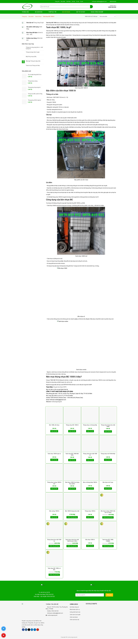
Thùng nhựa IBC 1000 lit (72, 425)
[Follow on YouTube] (37, 629)
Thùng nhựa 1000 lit (90, 511)
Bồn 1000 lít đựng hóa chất (72, 511)
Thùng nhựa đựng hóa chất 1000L (108, 425)
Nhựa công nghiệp (97, 12)
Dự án (81, 1)
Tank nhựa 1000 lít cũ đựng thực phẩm (72, 483)
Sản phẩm (63, 1)
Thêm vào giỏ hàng (72, 517)
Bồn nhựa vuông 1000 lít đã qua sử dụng (108, 511)
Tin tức (77, 1)
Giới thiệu (68, 1)
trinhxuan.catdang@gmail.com (55, 613)
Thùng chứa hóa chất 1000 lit (90, 454)
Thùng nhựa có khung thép (90, 425)
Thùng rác (25, 12)
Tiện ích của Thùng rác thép (33, 65)
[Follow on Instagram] (26, 629)
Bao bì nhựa (66, 12)
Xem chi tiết (54, 431)
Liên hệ (73, 1)
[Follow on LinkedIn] (34, 629)
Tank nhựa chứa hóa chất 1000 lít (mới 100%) (72, 540)
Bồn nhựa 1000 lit (90, 539)
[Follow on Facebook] (23, 629)
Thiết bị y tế (52, 12)
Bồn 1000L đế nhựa (54, 425)
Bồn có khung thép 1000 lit (90, 482)
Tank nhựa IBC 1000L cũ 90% (54, 569)
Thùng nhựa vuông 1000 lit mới (54, 483)
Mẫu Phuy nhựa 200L (31, 56)
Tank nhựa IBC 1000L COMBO (107, 540)
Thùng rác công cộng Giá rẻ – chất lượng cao (34, 48)
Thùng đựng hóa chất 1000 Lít (54, 540)
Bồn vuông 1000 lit (54, 511)
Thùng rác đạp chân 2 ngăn (33, 52)
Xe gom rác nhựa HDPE (59, 387)
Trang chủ (57, 1)
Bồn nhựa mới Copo (108, 482)
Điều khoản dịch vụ (75, 609)
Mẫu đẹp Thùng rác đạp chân (33, 61)
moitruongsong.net (56, 401)
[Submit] (91, 6)
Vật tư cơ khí (80, 12)
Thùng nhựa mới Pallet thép (108, 453)
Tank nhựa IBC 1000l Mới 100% (72, 454)
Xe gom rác (38, 12)
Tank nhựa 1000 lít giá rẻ (54, 453)
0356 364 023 (54, 611)
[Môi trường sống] (30, 6)
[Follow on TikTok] (29, 629)
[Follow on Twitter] (32, 629)
